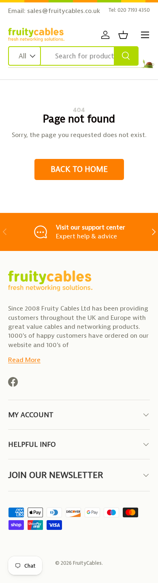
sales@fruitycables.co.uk (63, 10)
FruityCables (87, 562)
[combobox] (73, 56)
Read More (24, 360)
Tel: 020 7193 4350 (129, 9)
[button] (123, 35)
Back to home (79, 169)
